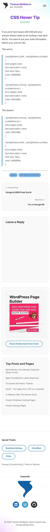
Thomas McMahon (20, 4)
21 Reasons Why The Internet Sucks (21, 394)
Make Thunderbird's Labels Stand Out (22, 378)
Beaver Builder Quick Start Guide (24, 344)
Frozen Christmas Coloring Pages (20, 400)
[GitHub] (34, 504)
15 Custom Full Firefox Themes (19, 383)
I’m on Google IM (36, 204)
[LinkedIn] (16, 504)
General (13, 175)
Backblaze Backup (14, 448)
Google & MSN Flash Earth (19, 192)
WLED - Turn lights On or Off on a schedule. (25, 389)
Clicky (8, 456)
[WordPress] (25, 504)
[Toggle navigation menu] (44, 5)
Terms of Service (32, 464)
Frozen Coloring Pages (16, 405)
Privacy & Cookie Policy (12, 464)
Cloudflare (36, 448)
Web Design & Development (29, 175)
